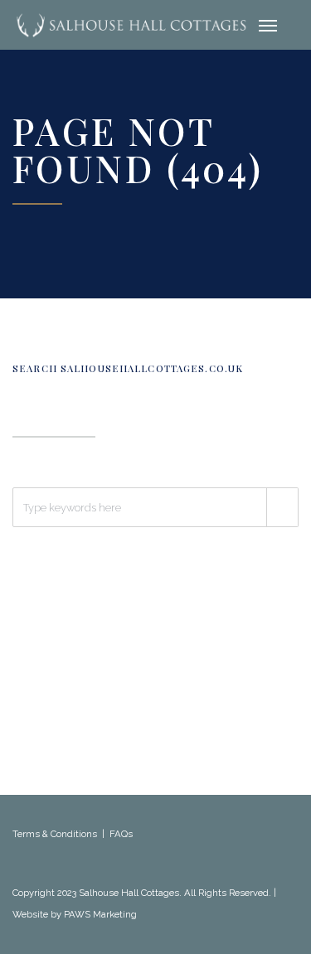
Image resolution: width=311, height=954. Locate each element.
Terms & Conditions (54, 834)
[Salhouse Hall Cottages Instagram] (55, 872)
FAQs (121, 834)
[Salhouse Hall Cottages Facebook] (19, 872)
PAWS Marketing (100, 914)
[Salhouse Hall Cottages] (130, 25)
